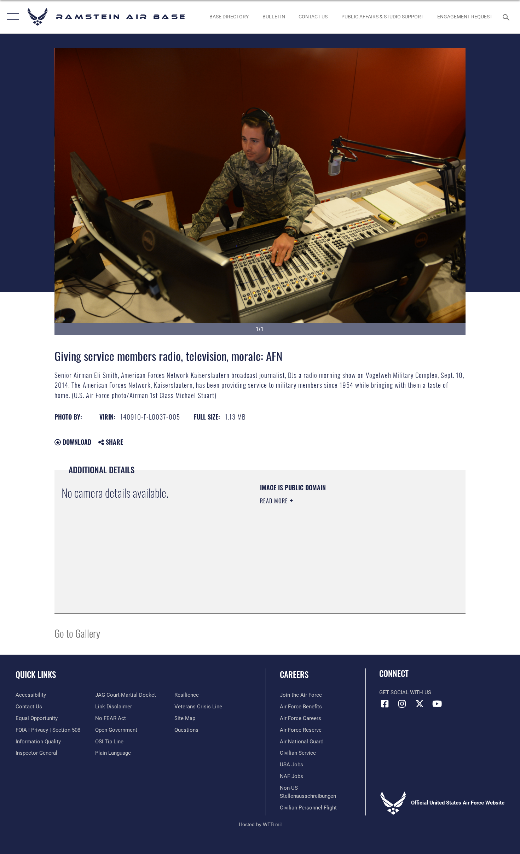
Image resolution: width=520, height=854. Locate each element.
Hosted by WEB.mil (260, 824)
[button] (11, 17)
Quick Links (36, 674)
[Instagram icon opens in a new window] (402, 703)
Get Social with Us (405, 692)
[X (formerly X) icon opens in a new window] (419, 703)
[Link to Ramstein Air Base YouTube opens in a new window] (437, 703)
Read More (275, 501)
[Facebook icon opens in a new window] (384, 703)
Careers (294, 674)
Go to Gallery (77, 632)
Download (76, 441)
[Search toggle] (507, 16)
